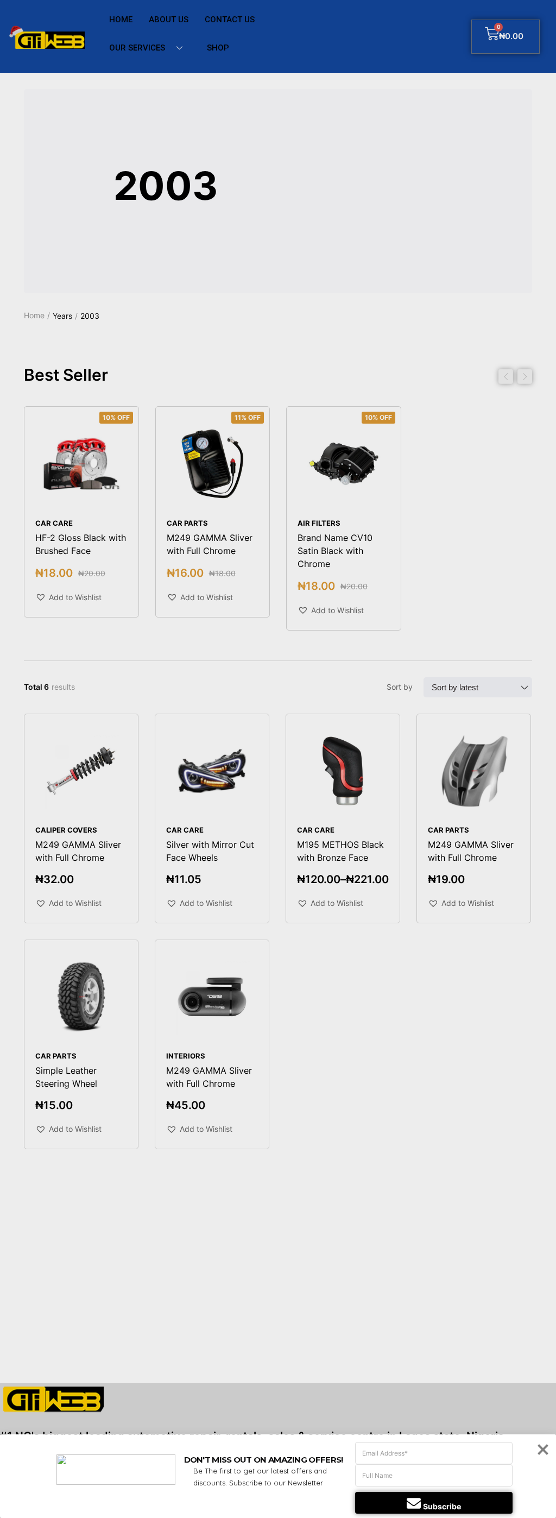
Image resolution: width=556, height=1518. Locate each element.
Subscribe (442, 1506)
